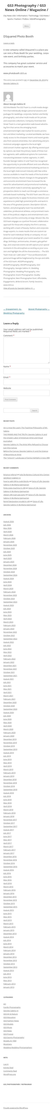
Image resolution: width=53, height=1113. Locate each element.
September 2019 (10, 749)
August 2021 (8, 679)
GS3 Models (8, 1024)
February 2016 (9, 890)
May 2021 (7, 689)
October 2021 (9, 672)
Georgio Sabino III (10, 83)
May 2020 (7, 722)
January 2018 (8, 816)
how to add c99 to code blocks (16, 481)
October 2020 (9, 706)
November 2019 (10, 742)
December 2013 (9, 957)
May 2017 (7, 840)
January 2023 (8, 628)
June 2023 (7, 612)
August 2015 (8, 910)
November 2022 (10, 632)
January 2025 (8, 561)
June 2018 (7, 799)
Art (25, 80)
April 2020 (7, 726)
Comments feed (10, 1071)
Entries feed (8, 1067)
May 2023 (7, 615)
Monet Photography (39, 309)
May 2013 (7, 980)
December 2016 (9, 856)
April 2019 (7, 766)
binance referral (10, 474)
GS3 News (7, 1031)
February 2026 (9, 538)
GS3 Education (9, 1017)
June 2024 (7, 582)
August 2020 (8, 712)
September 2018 (10, 789)
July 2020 (7, 716)
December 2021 (9, 665)
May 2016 (7, 880)
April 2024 (7, 585)
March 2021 (8, 695)
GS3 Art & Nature (10, 1014)
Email (6, 377)
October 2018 (9, 786)
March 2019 (8, 769)
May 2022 (7, 652)
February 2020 (9, 732)
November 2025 (10, 545)
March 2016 (8, 886)
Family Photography (11, 1007)
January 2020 (8, 736)
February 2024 (9, 592)
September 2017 (10, 826)
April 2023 (7, 618)
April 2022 (7, 655)
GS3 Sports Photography (13, 1037)
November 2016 (10, 860)
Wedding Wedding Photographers (17, 1047)
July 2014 (7, 940)
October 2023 (9, 598)
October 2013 (9, 964)
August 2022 (8, 642)
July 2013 (7, 974)
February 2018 (9, 813)
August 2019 (8, 752)
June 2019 (7, 759)
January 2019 (8, 776)
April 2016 (7, 883)
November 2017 (10, 819)
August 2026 (8, 521)
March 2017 (8, 846)
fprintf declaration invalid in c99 (16, 501)
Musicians (7, 1044)
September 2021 (10, 675)
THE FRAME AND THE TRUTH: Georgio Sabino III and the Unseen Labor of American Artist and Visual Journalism (25, 437)
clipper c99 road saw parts (14, 494)
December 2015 (9, 897)
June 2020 (7, 719)
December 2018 (9, 779)
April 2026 (7, 531)
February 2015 (9, 927)
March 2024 (8, 588)
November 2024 (10, 568)
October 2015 (9, 903)
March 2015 (8, 923)
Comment (8, 335)
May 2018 (7, 803)
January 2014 (8, 953)
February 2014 (9, 950)
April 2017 (7, 843)
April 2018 (7, 806)
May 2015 (7, 917)
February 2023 (9, 625)
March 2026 (8, 535)
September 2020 (10, 709)
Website (7, 388)
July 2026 (7, 525)
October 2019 (9, 746)
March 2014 (8, 947)
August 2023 (8, 605)
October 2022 (9, 635)
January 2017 (8, 853)
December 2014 (9, 933)
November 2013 (10, 960)
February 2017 (9, 850)
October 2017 (9, 823)
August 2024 (8, 578)
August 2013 (8, 970)
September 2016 (10, 866)
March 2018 (8, 809)
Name (7, 366)
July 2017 (7, 833)
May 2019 (7, 762)
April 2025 (7, 558)
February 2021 (9, 699)
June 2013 (7, 977)
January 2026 (8, 541)
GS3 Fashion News (11, 1020)
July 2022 (7, 645)
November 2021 (10, 669)
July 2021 (7, 682)
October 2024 (9, 572)
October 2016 (9, 863)
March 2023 (8, 622)
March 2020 (8, 729)
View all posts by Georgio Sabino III (19, 288)
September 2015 (10, 907)
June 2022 (7, 649)
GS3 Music (7, 1027)
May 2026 (7, 528)
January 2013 (8, 987)
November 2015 (10, 900)
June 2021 (7, 685)
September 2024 (10, 575)
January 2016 (8, 893)
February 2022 (9, 659)
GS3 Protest (8, 1034)
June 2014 (7, 943)
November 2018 (10, 783)
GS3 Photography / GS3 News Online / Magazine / (26, 7)
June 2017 (7, 836)
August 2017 (8, 830)
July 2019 (7, 756)
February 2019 (9, 773)
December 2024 (9, 565)
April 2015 (7, 920)
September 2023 (10, 602)
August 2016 (8, 870)
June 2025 (7, 555)
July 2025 (7, 551)
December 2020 (9, 702)
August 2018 (8, 793)
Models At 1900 (9, 1041)
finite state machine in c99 (14, 488)
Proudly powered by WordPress (15, 1108)
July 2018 (7, 796)
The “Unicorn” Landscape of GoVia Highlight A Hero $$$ (26, 458)
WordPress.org (9, 1074)
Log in (5, 1064)
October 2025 (9, 548)
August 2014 (8, 937)
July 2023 (7, 608)
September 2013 (10, 967)
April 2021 (7, 692)
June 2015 (7, 913)
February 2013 (9, 984)
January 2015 (8, 930)
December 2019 (9, 739)
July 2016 (7, 873)
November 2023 (10, 595)
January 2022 (8, 662)
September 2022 (10, 639)
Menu (26, 26)
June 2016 (7, 876)
